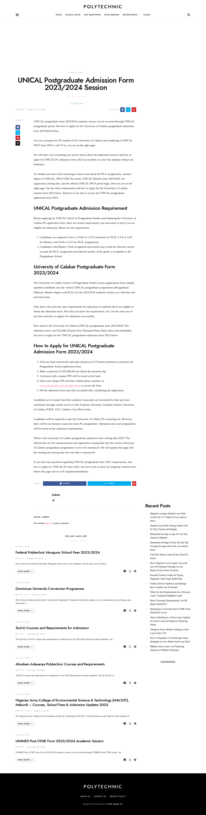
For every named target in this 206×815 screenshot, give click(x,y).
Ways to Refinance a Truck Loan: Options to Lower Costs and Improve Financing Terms (170, 621)
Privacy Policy (118, 796)
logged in (48, 523)
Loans (146, 15)
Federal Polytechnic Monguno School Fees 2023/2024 (58, 552)
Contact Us (100, 796)
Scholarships (111, 15)
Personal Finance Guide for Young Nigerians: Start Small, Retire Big (166, 577)
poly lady (23, 594)
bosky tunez (24, 711)
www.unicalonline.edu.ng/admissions (60, 385)
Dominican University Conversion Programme (50, 588)
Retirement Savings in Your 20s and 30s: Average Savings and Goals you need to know (169, 546)
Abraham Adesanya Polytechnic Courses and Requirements (60, 664)
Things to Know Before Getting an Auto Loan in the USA (169, 631)
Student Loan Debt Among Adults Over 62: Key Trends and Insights (169, 527)
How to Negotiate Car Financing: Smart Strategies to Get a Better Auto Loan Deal (170, 640)
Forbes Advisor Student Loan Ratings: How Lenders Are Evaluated (168, 585)
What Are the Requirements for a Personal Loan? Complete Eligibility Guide (170, 594)
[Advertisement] (90, 40)
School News (72, 15)
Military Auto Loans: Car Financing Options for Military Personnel (167, 648)
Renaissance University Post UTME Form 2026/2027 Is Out (170, 611)
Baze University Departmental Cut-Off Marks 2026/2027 (168, 602)
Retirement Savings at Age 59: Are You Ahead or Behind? (168, 536)
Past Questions (92, 15)
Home (59, 15)
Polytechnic (103, 6)
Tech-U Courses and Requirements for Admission (52, 627)
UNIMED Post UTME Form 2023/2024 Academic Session (59, 740)
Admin (21, 109)
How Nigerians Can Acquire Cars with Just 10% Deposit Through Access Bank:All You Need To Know (168, 567)
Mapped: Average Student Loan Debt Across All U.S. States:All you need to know (168, 517)
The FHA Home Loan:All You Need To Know (169, 556)
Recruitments (130, 15)
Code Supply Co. (115, 804)
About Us (85, 796)
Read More (24, 571)
